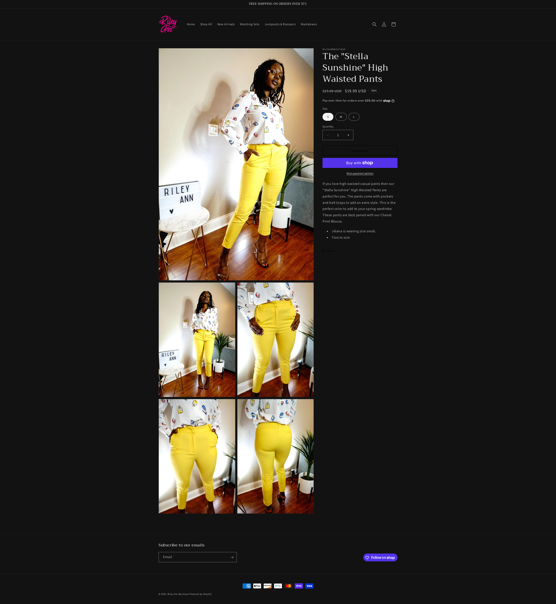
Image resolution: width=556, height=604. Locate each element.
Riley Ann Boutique (178, 594)
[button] (374, 24)
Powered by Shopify (200, 594)
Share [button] (331, 251)
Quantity (328, 126)
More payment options (360, 173)
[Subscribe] (232, 557)
